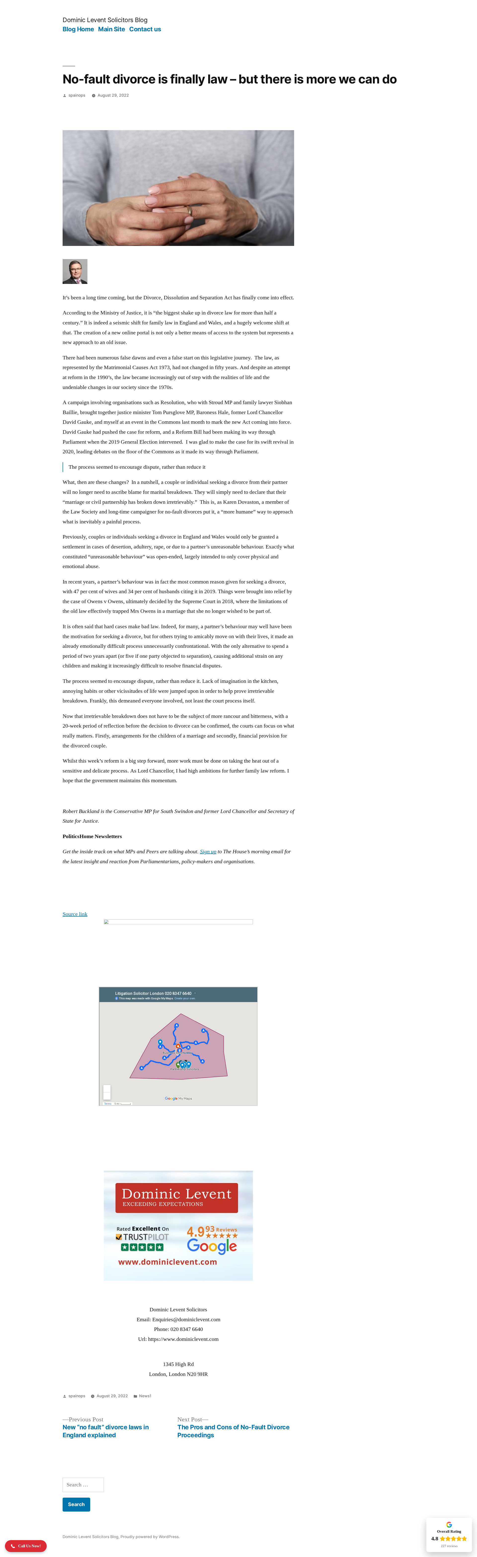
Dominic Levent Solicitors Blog (105, 20)
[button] (26, 1546)
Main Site (111, 29)
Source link (75, 914)
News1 (145, 1396)
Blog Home (78, 29)
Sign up (208, 851)
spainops (77, 95)
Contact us (145, 29)
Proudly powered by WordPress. (150, 1536)
